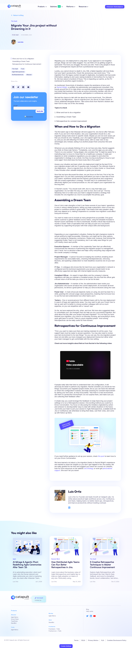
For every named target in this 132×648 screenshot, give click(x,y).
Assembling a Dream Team (21, 61)
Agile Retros (14, 617)
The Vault (15, 69)
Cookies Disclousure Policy (116, 640)
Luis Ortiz (20, 42)
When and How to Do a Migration (23, 59)
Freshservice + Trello (55, 631)
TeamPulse (14, 621)
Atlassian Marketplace (114, 7)
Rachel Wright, (62, 87)
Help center (89, 611)
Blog (87, 609)
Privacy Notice (93, 640)
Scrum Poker (15, 619)
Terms (76, 640)
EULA (83, 640)
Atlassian (29, 74)
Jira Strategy (88, 468)
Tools (22, 69)
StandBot (13, 623)
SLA (102, 640)
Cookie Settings (66, 646)
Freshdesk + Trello (54, 629)
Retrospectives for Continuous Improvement (26, 64)
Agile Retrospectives (18, 71)
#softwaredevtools (17, 74)
